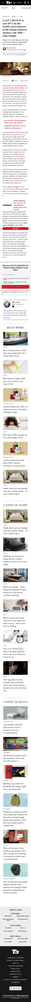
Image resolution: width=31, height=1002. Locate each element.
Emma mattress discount (17, 135)
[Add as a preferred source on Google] (15, 988)
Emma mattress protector (17, 180)
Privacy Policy (14, 292)
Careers (15, 977)
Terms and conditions (15, 966)
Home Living (6, 16)
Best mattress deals (23, 938)
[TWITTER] (13, 306)
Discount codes (23, 941)
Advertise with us (15, 974)
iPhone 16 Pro (8, 916)
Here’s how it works (20, 54)
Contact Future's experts (15, 960)
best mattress (22, 101)
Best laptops (8, 927)
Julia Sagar (12, 48)
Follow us (16, 80)
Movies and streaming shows (8, 919)
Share (6, 80)
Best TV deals (8, 941)
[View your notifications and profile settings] (11, 2)
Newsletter (25, 80)
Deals (13, 8)
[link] (8, 204)
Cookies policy (15, 971)
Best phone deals (8, 938)
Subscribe (19, 2)
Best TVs (22, 927)
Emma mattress (13, 255)
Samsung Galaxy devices (22, 916)
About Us (15, 963)
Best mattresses (22, 931)
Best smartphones (8, 931)
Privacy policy (15, 968)
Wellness (14, 16)
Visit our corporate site (22, 996)
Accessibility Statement (15, 957)
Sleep (21, 16)
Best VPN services (23, 919)
